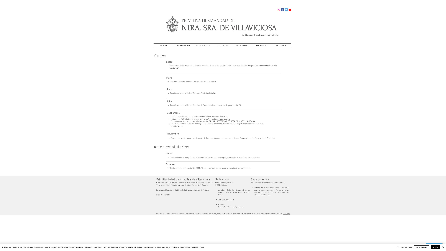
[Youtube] (289, 9)
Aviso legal (286, 214)
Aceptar (435, 247)
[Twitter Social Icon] (286, 9)
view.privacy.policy (197, 247)
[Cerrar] (443, 247)
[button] (183, 46)
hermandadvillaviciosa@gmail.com (231, 207)
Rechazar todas (421, 247)
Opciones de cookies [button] (404, 247)
